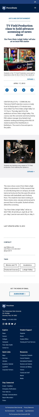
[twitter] (15, 90)
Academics (27, 265)
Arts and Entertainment (19, 18)
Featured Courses (11, 270)
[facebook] (7, 90)
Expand (30, 79)
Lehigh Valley (27, 270)
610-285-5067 (15, 249)
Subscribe (19, 294)
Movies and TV (11, 265)
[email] (32, 90)
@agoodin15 (8, 251)
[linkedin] (23, 90)
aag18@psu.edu (9, 247)
